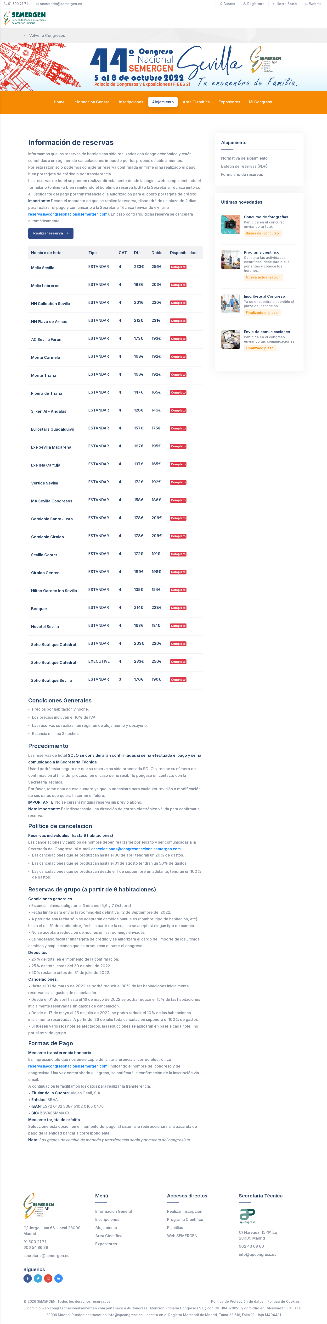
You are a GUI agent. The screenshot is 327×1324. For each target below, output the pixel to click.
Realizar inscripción (184, 1211)
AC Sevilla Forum (46, 339)
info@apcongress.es (257, 1254)
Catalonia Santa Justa (52, 519)
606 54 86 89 (35, 1247)
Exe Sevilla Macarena (51, 447)
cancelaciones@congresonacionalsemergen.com (136, 848)
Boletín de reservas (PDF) (244, 166)
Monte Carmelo (45, 357)
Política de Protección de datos (237, 1301)
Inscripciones (107, 1219)
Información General (113, 1211)
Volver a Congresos (47, 35)
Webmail (316, 4)
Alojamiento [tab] (163, 102)
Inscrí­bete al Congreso (264, 296)
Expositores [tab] (229, 102)
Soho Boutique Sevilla (51, 680)
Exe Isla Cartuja (45, 465)
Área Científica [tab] (196, 102)
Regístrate (256, 4)
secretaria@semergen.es (61, 4)
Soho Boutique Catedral (53, 644)
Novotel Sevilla (45, 626)
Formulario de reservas (242, 174)
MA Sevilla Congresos (51, 501)
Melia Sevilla (42, 267)
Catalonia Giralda (47, 536)
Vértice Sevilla (44, 483)
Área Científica (108, 1235)
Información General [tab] (91, 102)
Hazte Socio (287, 4)
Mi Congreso (260, 102)
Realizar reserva (48, 233)
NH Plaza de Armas (49, 321)
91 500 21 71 (18, 4)
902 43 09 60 (251, 1246)
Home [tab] (59, 102)
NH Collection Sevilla (50, 303)
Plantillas (175, 1227)
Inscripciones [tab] (131, 102)
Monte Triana (43, 375)
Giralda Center (45, 572)
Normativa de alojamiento (244, 158)
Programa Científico (185, 1219)
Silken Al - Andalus (48, 411)
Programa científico (261, 252)
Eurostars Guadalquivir (52, 429)
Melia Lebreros (45, 285)
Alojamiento (106, 1227)
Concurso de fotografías (266, 217)
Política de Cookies (283, 1301)
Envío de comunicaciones (267, 331)
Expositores (106, 1243)
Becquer (39, 608)
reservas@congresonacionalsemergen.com (67, 214)
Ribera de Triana (46, 393)
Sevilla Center (44, 554)
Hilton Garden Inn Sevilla (54, 590)
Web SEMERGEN (182, 1235)
